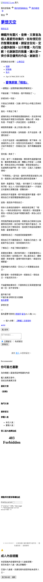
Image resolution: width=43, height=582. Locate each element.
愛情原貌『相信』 (17, 82)
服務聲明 (26, 545)
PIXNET (11, 543)
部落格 (8, 69)
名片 (8, 72)
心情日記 (20, 62)
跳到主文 (5, 29)
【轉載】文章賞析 (23, 321)
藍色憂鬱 (5, 300)
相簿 (8, 67)
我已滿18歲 (6, 577)
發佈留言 (5, 344)
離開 (13, 577)
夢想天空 (8, 22)
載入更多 (5, 330)
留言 (23, 314)
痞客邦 (18, 314)
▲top (3, 325)
